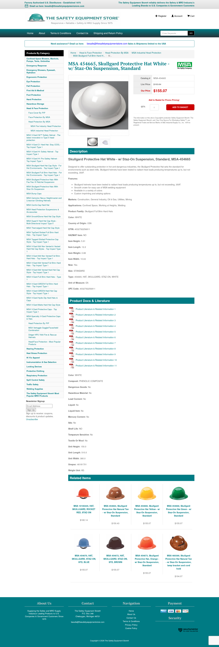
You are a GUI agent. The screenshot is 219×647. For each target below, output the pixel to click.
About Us (131, 614)
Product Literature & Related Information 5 (96, 331)
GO (191, 33)
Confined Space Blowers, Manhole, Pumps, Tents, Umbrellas (43, 59)
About (42, 33)
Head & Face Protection (37, 108)
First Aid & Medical (35, 90)
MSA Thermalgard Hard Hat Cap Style (43, 227)
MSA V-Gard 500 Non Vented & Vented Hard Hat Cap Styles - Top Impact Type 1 (43, 249)
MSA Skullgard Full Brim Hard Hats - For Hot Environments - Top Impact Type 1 (44, 173)
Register (162, 15)
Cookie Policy (131, 628)
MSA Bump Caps (34, 193)
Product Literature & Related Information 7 (96, 342)
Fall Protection (33, 86)
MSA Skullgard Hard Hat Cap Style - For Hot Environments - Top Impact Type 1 (44, 166)
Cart (192, 15)
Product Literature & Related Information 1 (96, 309)
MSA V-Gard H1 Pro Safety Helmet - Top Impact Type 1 (42, 159)
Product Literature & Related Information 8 (96, 348)
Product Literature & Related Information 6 (96, 337)
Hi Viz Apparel (33, 357)
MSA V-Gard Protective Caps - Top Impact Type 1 (42, 310)
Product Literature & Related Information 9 (96, 354)
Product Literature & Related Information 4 (96, 325)
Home (30, 33)
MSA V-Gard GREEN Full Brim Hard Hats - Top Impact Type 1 (42, 285)
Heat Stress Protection (37, 353)
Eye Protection (33, 81)
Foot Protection (34, 94)
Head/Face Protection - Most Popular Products (44, 343)
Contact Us (82, 33)
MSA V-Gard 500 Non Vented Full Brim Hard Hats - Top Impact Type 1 (43, 257)
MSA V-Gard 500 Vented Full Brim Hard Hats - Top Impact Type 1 (44, 264)
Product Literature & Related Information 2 (96, 314)
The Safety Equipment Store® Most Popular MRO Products (43, 394)
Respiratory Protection (37, 375)
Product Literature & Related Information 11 (96, 365)
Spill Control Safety (36, 379)
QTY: (143, 106)
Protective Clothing (35, 371)
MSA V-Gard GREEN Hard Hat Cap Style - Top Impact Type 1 (42, 292)
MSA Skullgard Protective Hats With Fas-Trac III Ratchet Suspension (42, 180)
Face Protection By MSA (39, 117)
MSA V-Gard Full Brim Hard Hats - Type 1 (44, 278)
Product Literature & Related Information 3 (96, 320)
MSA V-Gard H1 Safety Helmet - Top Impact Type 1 (42, 152)
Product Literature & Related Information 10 (96, 359)
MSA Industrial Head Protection (44, 130)
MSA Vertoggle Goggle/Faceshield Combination (43, 329)
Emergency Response (37, 65)
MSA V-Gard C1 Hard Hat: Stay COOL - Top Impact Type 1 (44, 145)
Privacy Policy (131, 624)
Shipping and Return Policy (108, 33)
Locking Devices (34, 366)
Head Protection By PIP (38, 323)
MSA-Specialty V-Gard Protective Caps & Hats (43, 317)
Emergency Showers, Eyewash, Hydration (41, 71)
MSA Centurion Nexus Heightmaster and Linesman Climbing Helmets (44, 199)
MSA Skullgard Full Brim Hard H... (89, 55)
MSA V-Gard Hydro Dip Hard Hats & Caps (42, 299)
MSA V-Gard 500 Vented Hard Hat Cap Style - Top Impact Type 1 (43, 271)
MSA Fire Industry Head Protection (46, 126)
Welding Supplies (35, 388)
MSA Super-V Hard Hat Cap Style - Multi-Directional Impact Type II (42, 222)
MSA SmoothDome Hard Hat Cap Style (43, 216)
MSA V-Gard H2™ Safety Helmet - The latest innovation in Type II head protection (43, 137)
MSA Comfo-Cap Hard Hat (38, 205)
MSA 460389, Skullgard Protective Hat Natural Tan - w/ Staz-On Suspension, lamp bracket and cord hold (178, 562)
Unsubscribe (32, 419)
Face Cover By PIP (36, 112)
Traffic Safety (32, 384)
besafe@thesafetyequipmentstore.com (87, 622)
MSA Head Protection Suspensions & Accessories (43, 210)
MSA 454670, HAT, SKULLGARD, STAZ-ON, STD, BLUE (84, 559)
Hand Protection (34, 99)
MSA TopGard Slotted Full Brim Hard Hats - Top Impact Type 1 (42, 233)
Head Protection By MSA (39, 121)
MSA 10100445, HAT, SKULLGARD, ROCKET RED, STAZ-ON (83, 509)
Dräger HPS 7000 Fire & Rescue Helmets (42, 336)
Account (178, 15)
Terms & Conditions (60, 33)
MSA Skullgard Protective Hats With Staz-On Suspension (42, 187)
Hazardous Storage (35, 103)
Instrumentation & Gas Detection (41, 362)
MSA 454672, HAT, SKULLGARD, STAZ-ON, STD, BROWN (115, 559)
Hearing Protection (35, 348)
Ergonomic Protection (37, 77)
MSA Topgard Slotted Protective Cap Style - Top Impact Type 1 (42, 240)
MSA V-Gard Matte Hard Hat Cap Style (43, 304)
